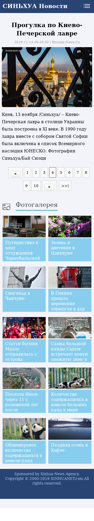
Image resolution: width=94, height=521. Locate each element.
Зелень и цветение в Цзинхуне (63, 248)
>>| (65, 186)
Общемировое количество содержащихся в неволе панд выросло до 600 (23, 455)
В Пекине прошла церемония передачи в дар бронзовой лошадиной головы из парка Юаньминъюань (69, 311)
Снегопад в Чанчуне (17, 296)
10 (36, 186)
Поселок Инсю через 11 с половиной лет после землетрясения (22, 405)
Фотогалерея (37, 204)
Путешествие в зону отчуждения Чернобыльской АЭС (22, 253)
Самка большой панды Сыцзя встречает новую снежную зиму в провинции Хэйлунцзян (69, 356)
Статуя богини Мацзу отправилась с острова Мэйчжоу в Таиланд (21, 356)
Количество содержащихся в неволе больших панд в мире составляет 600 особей (69, 407)
